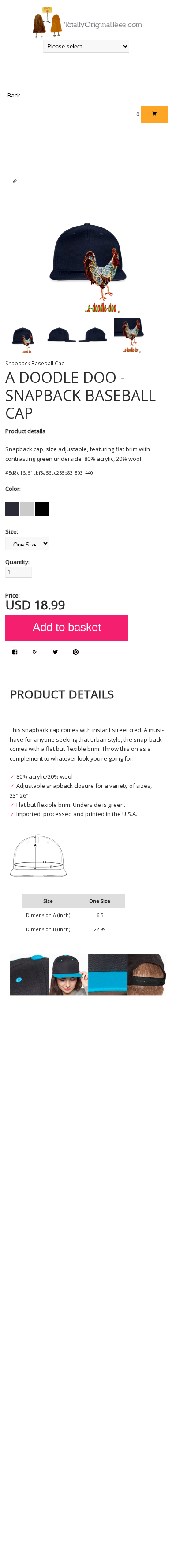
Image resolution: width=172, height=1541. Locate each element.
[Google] (35, 652)
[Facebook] (14, 652)
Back (13, 95)
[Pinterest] (75, 652)
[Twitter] (55, 652)
